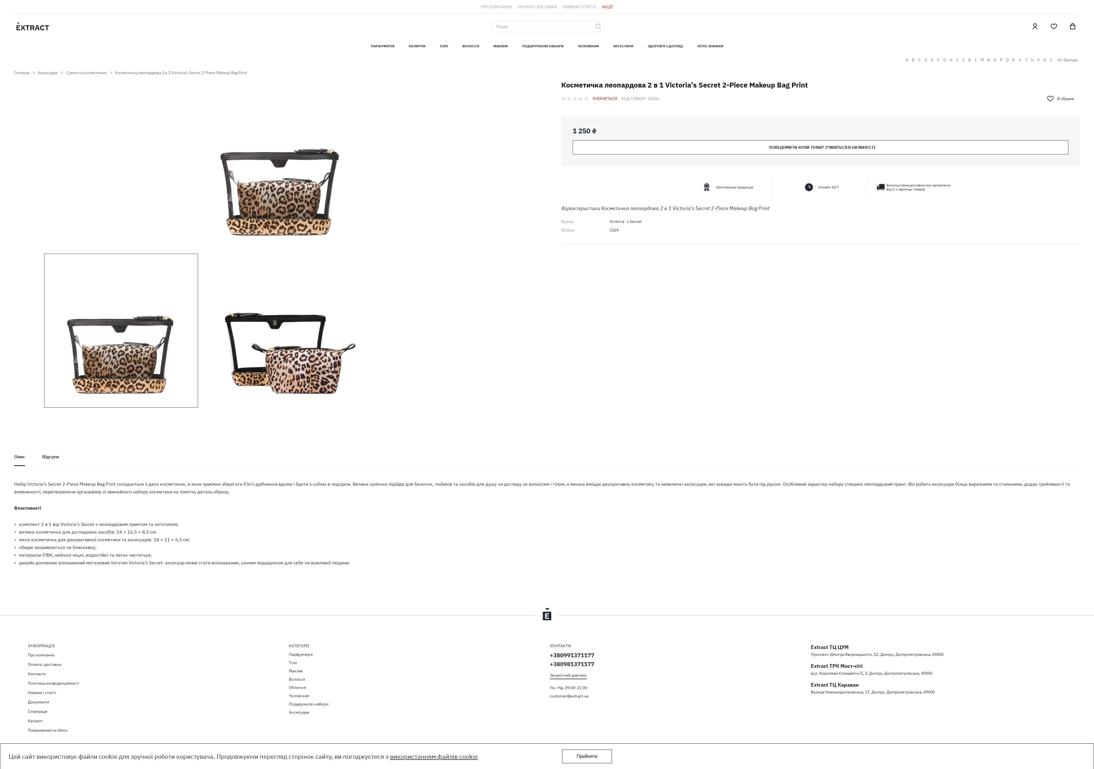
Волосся (470, 46)
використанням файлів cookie (434, 756)
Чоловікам (588, 46)
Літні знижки (710, 46)
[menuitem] (496, 6)
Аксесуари (623, 46)
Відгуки (50, 456)
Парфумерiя (382, 46)
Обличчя (417, 46)
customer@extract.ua (569, 696)
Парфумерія (301, 654)
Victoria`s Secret (626, 221)
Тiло (444, 46)
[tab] (19, 456)
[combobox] (547, 26)
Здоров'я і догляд (665, 46)
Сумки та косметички (86, 72)
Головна (21, 72)
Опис (19, 456)
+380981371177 (572, 664)
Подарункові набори (543, 46)
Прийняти (587, 756)
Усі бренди (1067, 59)
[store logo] (59, 26)
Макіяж (500, 46)
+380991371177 (572, 655)
